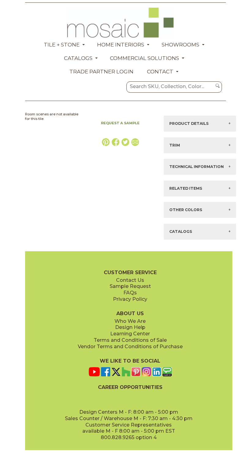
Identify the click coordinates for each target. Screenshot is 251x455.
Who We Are (130, 321)
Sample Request (130, 286)
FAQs (130, 293)
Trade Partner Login (101, 72)
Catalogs (78, 58)
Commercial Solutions (144, 58)
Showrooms (180, 45)
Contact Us (130, 280)
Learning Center (130, 334)
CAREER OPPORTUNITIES (130, 387)
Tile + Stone (62, 45)
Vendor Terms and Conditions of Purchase (130, 346)
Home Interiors (120, 45)
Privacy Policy (130, 299)
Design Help (130, 327)
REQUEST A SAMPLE (120, 123)
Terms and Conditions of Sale (130, 340)
